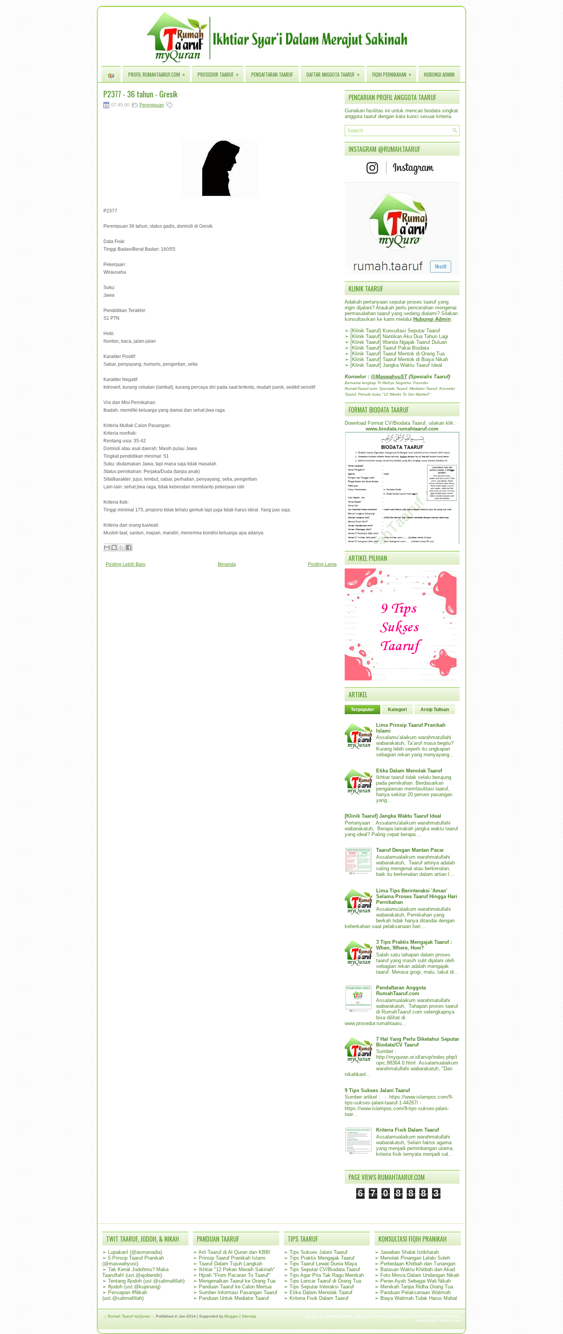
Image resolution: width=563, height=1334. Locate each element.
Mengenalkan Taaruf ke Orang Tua (237, 1281)
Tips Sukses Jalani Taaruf (318, 1252)
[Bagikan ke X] (121, 547)
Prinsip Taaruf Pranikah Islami (232, 1258)
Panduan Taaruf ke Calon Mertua (235, 1287)
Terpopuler (362, 709)
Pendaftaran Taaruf (272, 74)
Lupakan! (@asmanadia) (135, 1252)
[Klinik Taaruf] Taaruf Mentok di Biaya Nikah (399, 359)
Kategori (397, 709)
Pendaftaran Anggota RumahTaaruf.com (401, 990)
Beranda (227, 564)
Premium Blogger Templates (435, 1316)
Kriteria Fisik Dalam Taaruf (407, 1130)
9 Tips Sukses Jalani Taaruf (377, 1090)
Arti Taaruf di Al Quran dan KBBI (234, 1252)
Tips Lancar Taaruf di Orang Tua (325, 1281)
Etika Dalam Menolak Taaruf (409, 771)
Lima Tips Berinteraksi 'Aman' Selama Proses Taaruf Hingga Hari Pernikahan (416, 896)
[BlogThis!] (114, 547)
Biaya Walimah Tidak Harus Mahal (418, 1298)
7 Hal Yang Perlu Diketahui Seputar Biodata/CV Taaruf (417, 1042)
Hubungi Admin (439, 74)
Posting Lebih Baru (126, 564)
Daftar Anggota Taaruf (333, 74)
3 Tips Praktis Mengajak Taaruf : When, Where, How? (414, 945)
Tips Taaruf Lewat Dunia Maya (323, 1264)
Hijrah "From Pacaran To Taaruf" (234, 1275)
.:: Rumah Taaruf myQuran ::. (129, 1316)
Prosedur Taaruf (218, 74)
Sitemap (249, 1316)
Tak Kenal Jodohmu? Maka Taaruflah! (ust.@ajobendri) (135, 1272)
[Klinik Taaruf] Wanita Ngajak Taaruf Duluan (398, 342)
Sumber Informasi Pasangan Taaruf (238, 1292)
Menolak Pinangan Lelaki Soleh (415, 1258)
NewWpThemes (339, 1316)
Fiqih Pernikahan (391, 74)
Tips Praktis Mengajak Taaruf (322, 1258)
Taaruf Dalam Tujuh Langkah (230, 1264)
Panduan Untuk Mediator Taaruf (234, 1298)
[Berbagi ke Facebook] (129, 547)
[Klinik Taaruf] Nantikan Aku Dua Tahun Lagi (399, 336)
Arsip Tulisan (435, 709)
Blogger (231, 1316)
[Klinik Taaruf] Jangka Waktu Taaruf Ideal (396, 365)
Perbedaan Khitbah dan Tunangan (417, 1264)
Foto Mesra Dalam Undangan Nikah (419, 1275)
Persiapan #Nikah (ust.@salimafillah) (124, 1295)
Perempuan (151, 105)
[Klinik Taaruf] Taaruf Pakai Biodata (389, 348)
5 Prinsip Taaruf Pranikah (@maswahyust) (133, 1261)
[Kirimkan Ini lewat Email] (107, 547)
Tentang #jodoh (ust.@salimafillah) (146, 1281)
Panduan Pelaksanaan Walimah (415, 1292)
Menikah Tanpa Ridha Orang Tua (416, 1287)
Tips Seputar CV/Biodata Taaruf (325, 1269)
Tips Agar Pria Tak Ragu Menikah (327, 1275)
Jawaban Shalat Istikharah (409, 1252)
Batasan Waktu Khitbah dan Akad (417, 1269)
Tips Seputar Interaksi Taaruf (322, 1287)
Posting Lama (322, 564)
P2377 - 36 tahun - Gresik (140, 94)
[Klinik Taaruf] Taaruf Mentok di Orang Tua (397, 353)
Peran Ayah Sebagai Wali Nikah (415, 1281)
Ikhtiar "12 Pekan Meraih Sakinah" (237, 1269)
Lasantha (398, 1316)
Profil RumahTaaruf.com (156, 74)
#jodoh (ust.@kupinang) (134, 1287)
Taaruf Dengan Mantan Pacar (410, 850)
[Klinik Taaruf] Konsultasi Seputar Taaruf (395, 331)
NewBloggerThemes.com (438, 1320)
